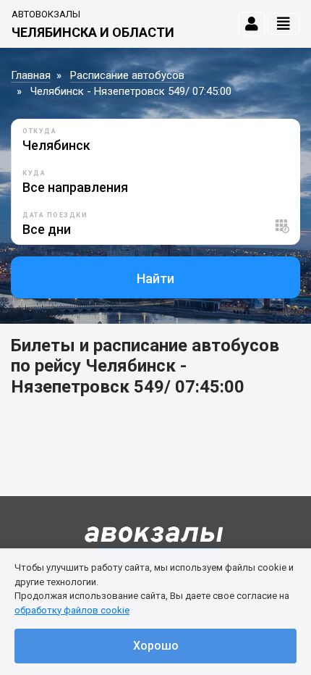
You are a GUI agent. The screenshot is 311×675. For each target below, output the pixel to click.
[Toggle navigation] (283, 24)
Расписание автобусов (127, 75)
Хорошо (156, 646)
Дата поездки (55, 215)
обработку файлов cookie (71, 610)
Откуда (39, 131)
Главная (31, 75)
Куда (34, 173)
